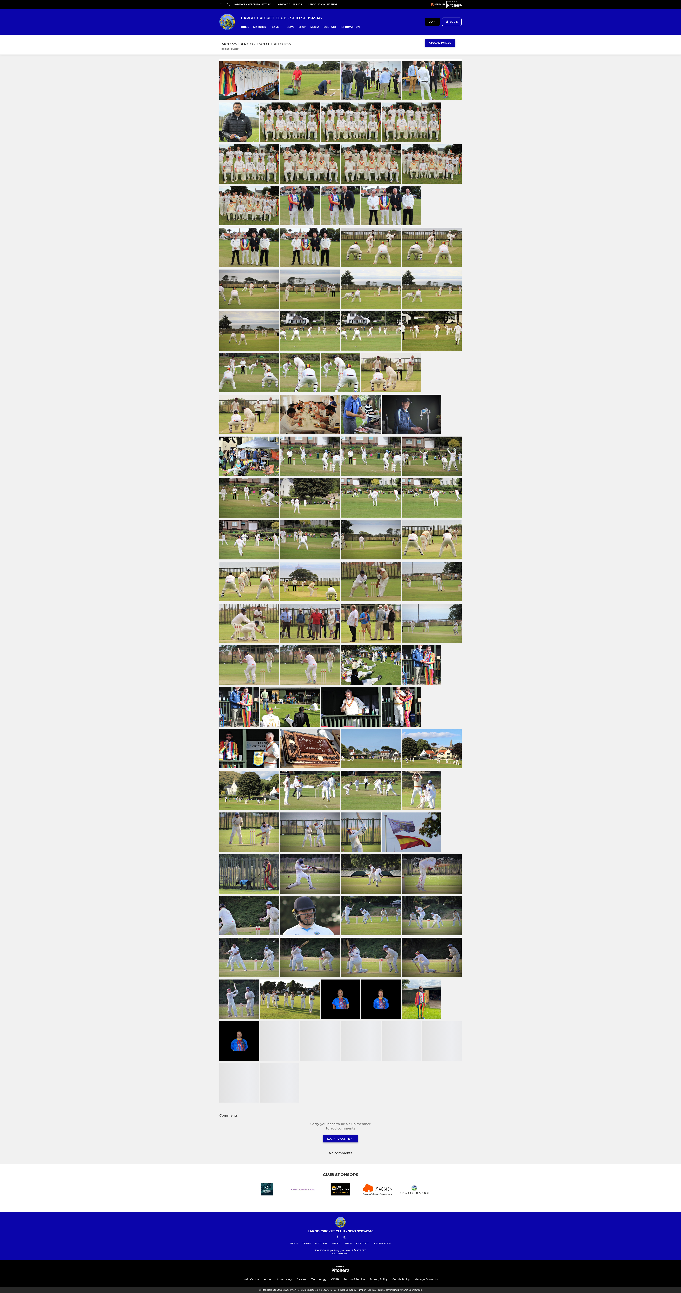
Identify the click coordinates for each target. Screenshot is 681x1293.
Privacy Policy (378, 1279)
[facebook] (221, 4)
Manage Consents (426, 1279)
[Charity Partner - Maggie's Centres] (377, 1190)
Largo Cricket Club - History (252, 4)
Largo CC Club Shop (289, 4)
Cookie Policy (401, 1279)
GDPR (335, 1279)
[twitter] (228, 4)
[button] (245, 27)
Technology (318, 1279)
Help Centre (251, 1279)
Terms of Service (354, 1279)
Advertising (284, 1279)
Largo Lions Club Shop (322, 4)
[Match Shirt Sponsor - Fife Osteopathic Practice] (303, 1190)
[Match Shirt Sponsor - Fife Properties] (340, 1190)
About (268, 1279)
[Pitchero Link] (454, 6)
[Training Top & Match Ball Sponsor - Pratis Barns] (414, 1190)
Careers (301, 1279)
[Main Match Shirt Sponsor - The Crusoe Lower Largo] (267, 1190)
